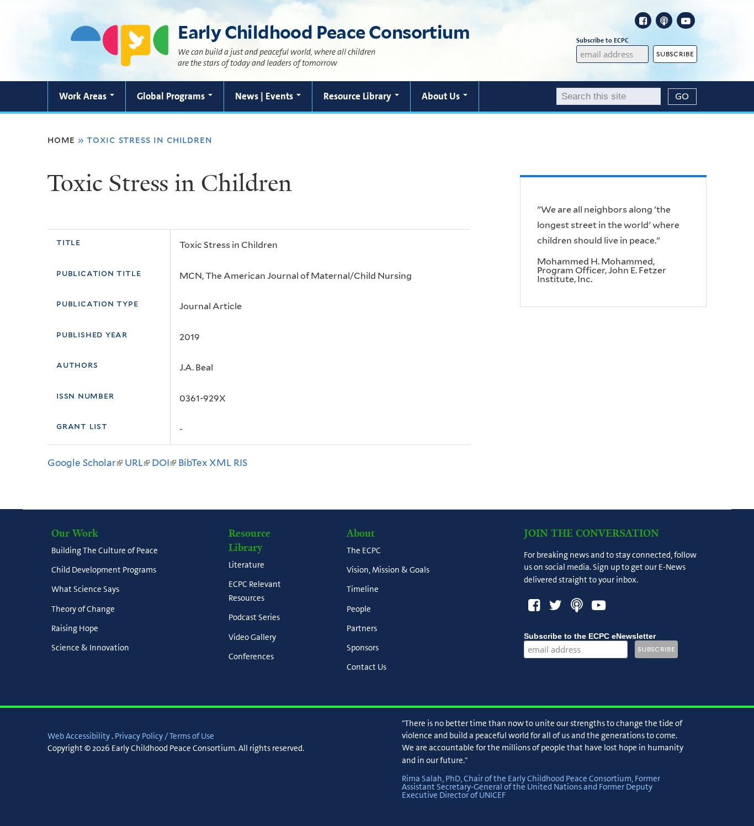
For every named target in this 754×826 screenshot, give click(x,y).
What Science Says (85, 589)
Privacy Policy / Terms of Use (164, 736)
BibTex (192, 462)
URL (137, 462)
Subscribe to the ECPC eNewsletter (590, 636)
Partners (362, 628)
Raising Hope (74, 628)
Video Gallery (252, 637)
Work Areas (84, 96)
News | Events (265, 96)
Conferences (251, 656)
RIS (240, 462)
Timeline (363, 589)
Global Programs (172, 96)
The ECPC (364, 550)
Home (61, 139)
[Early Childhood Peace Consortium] (120, 59)
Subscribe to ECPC (602, 40)
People (359, 609)
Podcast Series (254, 617)
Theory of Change (83, 609)
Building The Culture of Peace (104, 550)
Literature (246, 564)
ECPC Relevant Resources (255, 591)
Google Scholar (85, 462)
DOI (164, 462)
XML (220, 462)
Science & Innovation (90, 647)
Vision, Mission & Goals (388, 569)
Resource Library (358, 96)
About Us (442, 96)
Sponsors (363, 647)
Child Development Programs (103, 569)
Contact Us (366, 667)
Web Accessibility (78, 736)
